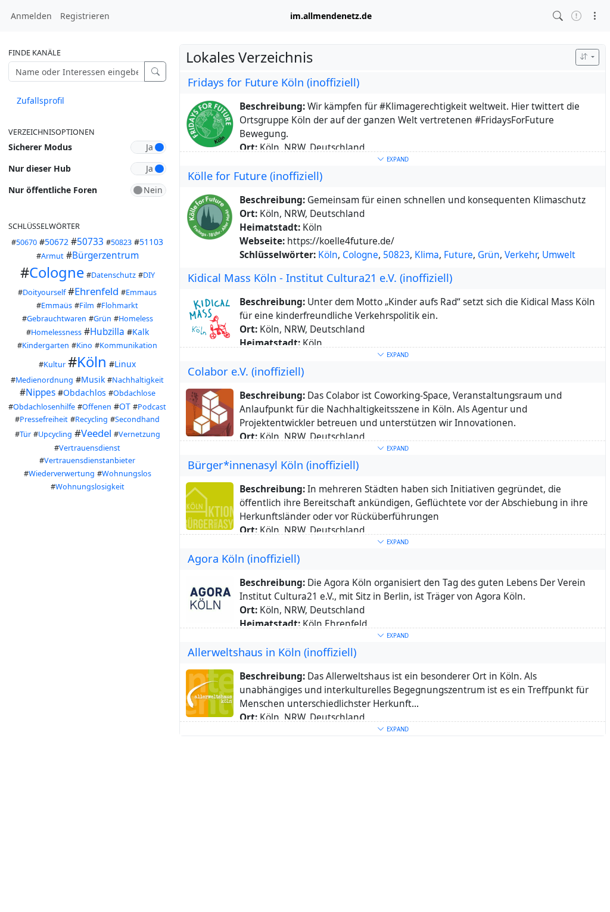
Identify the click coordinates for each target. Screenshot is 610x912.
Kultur (54, 364)
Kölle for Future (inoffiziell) (255, 176)
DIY (149, 275)
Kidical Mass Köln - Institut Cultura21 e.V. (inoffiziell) (320, 278)
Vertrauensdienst (89, 448)
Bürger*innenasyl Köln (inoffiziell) (273, 465)
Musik (93, 379)
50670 (26, 242)
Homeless (136, 319)
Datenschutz (113, 275)
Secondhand (137, 419)
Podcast (152, 407)
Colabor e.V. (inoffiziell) (246, 371)
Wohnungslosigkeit (90, 487)
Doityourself (44, 292)
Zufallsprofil (40, 100)
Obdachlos (84, 392)
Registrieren (85, 15)
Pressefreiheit (44, 419)
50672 (57, 241)
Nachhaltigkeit (138, 380)
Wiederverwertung (62, 474)
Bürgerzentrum (105, 255)
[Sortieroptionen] (587, 57)
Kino (84, 345)
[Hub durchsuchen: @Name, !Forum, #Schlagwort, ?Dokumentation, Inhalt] (558, 15)
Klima (427, 255)
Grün (102, 319)
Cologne (56, 272)
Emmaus (141, 292)
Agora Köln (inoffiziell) (244, 558)
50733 (90, 241)
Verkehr (521, 255)
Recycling (91, 419)
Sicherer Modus (40, 147)
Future (458, 255)
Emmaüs (56, 305)
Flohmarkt (119, 305)
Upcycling (55, 434)
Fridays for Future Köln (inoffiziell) (273, 82)
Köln (92, 361)
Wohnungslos (126, 474)
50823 (121, 242)
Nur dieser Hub (39, 168)
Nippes (40, 392)
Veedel (96, 433)
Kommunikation (128, 345)
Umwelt (558, 255)
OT (124, 406)
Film (86, 305)
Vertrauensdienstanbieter (89, 460)
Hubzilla (107, 331)
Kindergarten (45, 345)
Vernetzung (139, 434)
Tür (25, 434)
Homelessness (56, 332)
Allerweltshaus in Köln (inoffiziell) (272, 652)
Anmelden (31, 15)
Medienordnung (44, 380)
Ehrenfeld (96, 291)
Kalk (140, 331)
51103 (151, 241)
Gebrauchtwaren (56, 319)
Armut (52, 256)
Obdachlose (134, 393)
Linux (125, 364)
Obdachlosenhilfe (44, 407)
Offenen (96, 407)
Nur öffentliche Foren (52, 190)
